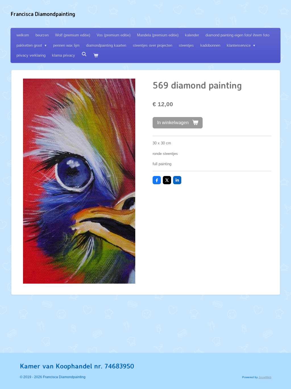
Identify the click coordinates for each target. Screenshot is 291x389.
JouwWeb (265, 377)
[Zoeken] (84, 54)
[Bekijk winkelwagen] (95, 55)
